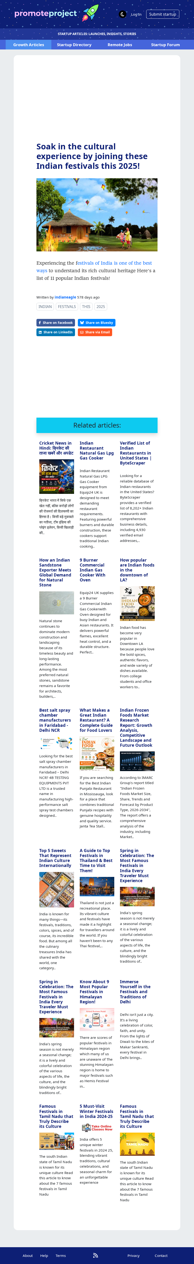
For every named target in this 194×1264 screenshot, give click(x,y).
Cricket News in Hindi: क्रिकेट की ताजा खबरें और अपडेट (56, 448)
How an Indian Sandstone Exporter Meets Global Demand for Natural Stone (55, 572)
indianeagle (65, 297)
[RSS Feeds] (95, 1255)
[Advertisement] (97, 102)
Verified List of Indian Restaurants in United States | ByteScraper (136, 453)
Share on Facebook (58, 322)
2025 (101, 306)
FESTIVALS (67, 306)
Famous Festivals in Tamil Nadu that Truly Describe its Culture (56, 1116)
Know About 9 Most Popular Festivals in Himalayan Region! (94, 991)
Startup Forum (165, 44)
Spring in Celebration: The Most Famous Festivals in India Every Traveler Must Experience (137, 865)
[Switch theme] (122, 14)
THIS (86, 306)
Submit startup (162, 14)
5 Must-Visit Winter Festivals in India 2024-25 (96, 1111)
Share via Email (97, 332)
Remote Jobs (120, 44)
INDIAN (45, 306)
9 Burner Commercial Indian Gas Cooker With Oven (93, 570)
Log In (136, 14)
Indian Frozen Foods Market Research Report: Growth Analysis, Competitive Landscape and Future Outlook (136, 727)
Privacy (134, 1255)
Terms (61, 1255)
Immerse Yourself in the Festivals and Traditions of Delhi (135, 991)
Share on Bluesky (99, 322)
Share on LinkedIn (58, 332)
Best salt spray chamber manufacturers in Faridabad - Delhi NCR (55, 720)
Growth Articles (28, 44)
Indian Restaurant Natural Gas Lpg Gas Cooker (97, 450)
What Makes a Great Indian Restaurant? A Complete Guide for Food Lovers (96, 720)
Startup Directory (74, 44)
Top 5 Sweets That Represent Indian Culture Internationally (55, 858)
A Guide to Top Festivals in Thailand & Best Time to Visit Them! (96, 860)
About (28, 1255)
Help (44, 1255)
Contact (161, 1255)
